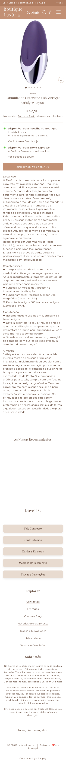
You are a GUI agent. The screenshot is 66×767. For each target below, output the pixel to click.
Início (32, 93)
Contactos (33, 601)
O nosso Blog (33, 616)
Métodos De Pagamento (33, 563)
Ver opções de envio (21, 156)
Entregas (33, 608)
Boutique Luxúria (13, 11)
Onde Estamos (33, 540)
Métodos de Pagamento (33, 623)
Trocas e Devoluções (33, 574)
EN (61, 3)
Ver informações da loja (23, 141)
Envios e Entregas (33, 551)
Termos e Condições (33, 645)
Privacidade (33, 638)
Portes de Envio (26, 116)
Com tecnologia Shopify (33, 758)
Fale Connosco (33, 528)
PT (57, 3)
